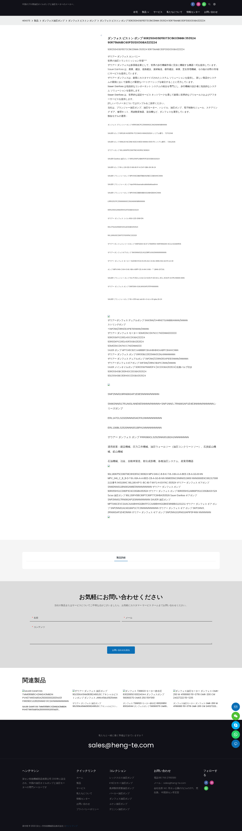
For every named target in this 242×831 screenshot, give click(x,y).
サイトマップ (72, 826)
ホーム (79, 777)
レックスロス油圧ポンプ (121, 777)
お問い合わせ (83, 804)
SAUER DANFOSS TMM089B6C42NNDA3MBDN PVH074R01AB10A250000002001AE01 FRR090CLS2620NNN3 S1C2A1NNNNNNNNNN (44, 708)
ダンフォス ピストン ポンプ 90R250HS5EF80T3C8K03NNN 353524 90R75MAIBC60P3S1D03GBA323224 (152, 20)
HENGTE (26, 20)
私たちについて (84, 793)
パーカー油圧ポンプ (119, 793)
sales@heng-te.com (174, 783)
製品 (36, 20)
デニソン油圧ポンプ (119, 809)
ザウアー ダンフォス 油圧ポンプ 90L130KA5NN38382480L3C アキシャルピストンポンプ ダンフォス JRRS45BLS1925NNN (95, 705)
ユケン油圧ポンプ (118, 804)
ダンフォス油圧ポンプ (53, 20)
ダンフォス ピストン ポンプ (82, 20)
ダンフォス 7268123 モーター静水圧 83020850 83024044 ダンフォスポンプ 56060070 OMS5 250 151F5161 (145, 705)
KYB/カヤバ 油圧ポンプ (121, 783)
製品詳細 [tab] (121, 557)
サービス (80, 788)
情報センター (83, 798)
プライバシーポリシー (87, 809)
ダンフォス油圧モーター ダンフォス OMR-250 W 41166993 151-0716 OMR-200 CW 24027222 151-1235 (195, 705)
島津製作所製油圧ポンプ (121, 788)
